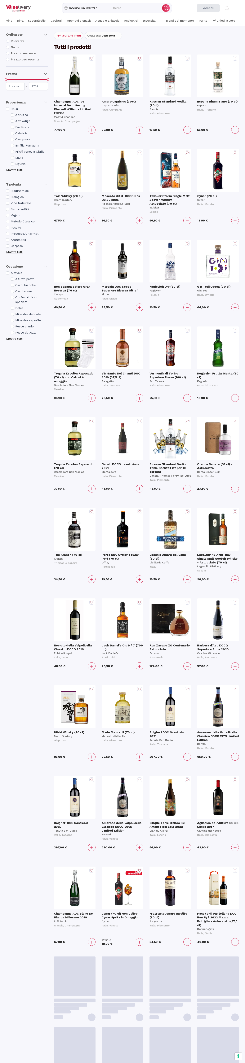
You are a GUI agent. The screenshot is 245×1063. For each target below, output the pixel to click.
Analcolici (131, 20)
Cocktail (56, 20)
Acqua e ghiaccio (107, 20)
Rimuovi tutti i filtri (68, 35)
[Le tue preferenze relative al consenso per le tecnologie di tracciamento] (238, 1056)
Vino (9, 20)
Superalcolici (37, 20)
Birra (20, 20)
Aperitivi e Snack (79, 20)
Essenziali (149, 20)
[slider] (6, 79)
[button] (86, 8)
